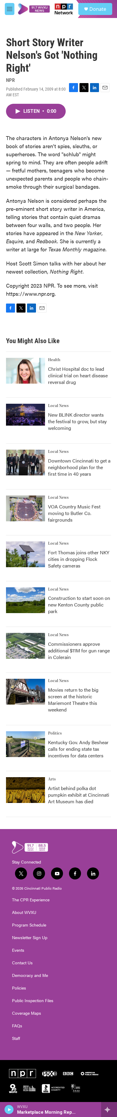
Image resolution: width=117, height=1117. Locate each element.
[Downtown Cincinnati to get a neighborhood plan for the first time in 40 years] (25, 462)
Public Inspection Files (32, 1000)
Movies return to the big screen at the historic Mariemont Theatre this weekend (73, 699)
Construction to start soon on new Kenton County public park (79, 604)
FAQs (17, 1025)
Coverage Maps (26, 1013)
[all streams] (109, 1109)
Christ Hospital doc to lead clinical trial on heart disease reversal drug (78, 375)
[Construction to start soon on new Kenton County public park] (25, 600)
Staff (16, 1038)
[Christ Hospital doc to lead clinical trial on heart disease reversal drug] (25, 371)
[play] (9, 1110)
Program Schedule (29, 925)
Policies (19, 988)
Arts (52, 779)
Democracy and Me (30, 975)
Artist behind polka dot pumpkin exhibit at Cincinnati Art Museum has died (78, 795)
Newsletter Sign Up (29, 937)
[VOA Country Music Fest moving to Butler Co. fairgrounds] (25, 508)
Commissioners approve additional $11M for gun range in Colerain (79, 650)
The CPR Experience (31, 899)
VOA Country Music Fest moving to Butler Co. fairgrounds (74, 513)
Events (18, 950)
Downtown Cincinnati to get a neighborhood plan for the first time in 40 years (79, 467)
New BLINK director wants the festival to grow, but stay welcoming (77, 421)
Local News (58, 405)
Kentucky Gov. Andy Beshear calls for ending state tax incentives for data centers (78, 749)
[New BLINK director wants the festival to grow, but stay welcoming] (25, 415)
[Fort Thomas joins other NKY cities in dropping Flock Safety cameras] (25, 554)
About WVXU (24, 912)
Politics (55, 733)
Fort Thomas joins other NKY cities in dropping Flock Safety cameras (78, 559)
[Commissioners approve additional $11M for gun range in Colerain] (25, 646)
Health (54, 360)
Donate (97, 9)
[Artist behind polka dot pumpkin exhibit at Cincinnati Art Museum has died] (25, 790)
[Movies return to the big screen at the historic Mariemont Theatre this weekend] (25, 692)
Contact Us (22, 962)
